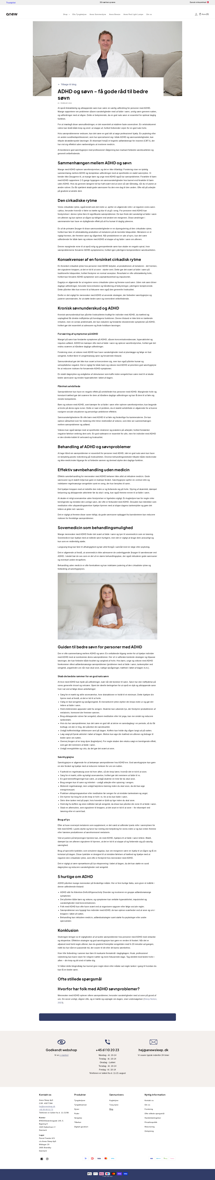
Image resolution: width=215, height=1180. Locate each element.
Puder (76, 1114)
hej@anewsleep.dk (153, 1050)
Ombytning (149, 1131)
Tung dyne (113, 1105)
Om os (147, 1105)
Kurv (204, 14)
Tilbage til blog (68, 84)
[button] (66, 14)
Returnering (150, 1127)
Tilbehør (77, 1122)
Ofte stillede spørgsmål (154, 1114)
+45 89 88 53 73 (46, 1110)
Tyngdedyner (79, 1100)
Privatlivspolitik (151, 1122)
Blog (111, 1109)
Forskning (149, 1109)
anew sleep (109, 1176)
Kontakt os (149, 1100)
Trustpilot (11, 3)
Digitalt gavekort (81, 1127)
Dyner (76, 1109)
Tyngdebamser (80, 1105)
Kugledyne (113, 1100)
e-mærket (63, 1055)
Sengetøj (78, 1118)
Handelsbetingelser (153, 1118)
